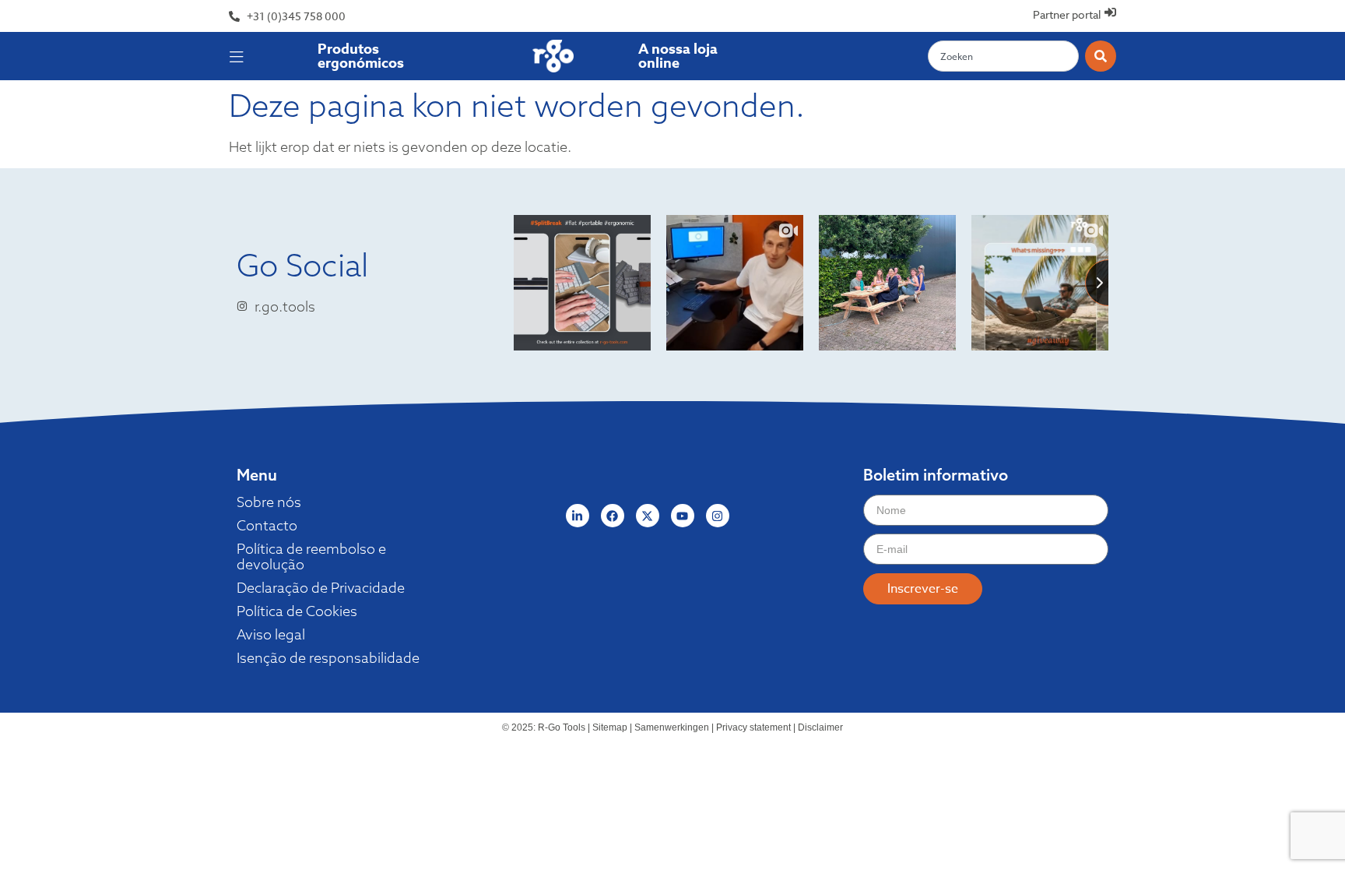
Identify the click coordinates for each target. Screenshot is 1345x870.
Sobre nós (269, 502)
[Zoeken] (1100, 56)
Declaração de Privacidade (321, 588)
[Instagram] (717, 515)
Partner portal (1067, 14)
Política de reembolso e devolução (311, 556)
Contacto (267, 526)
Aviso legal (271, 635)
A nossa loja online (678, 56)
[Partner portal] (1110, 12)
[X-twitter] (647, 515)
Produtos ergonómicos (361, 56)
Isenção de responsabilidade (328, 658)
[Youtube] (682, 515)
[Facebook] (612, 515)
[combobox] (1003, 56)
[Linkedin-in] (577, 515)
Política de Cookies (297, 611)
